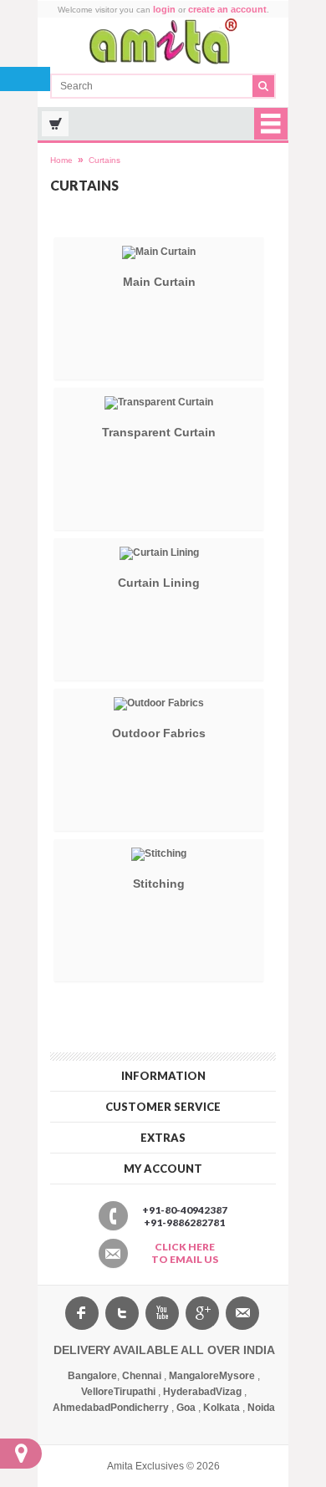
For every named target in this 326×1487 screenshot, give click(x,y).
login (164, 9)
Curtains (104, 160)
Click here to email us (184, 1253)
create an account (227, 9)
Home (61, 160)
